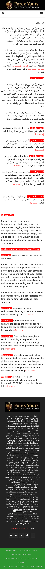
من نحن (34, 550)
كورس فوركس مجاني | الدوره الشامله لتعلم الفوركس (21, 558)
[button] (3, 13)
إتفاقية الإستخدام (20, 66)
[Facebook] (33, 535)
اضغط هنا (39, 150)
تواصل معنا (21, 562)
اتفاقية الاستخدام (25, 550)
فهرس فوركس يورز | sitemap (21, 554)
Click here (28, 314)
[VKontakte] (15, 535)
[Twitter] (27, 535)
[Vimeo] (21, 535)
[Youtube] (11, 535)
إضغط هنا (39, 134)
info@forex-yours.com (19, 528)
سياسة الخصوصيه (36, 69)
